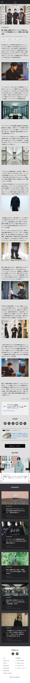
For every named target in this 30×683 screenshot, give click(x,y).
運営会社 (18, 658)
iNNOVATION (6, 665)
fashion (15, 640)
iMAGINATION (7, 5)
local (16, 547)
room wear (18, 577)
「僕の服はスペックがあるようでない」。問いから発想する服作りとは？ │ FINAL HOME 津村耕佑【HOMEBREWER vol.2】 (16, 633)
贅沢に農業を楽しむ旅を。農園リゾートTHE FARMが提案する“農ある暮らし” (16, 571)
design (15, 39)
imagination (16, 517)
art (6, 640)
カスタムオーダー (20, 665)
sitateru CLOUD (20, 663)
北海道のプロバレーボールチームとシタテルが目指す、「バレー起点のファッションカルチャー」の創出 (15, 478)
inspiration (14, 608)
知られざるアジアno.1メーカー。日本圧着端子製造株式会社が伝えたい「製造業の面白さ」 (15, 510)
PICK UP (5, 663)
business (12, 517)
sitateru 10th (6, 660)
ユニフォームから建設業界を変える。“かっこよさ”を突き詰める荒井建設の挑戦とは (16, 541)
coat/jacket (10, 39)
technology (20, 640)
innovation (12, 547)
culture (7, 608)
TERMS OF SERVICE (7, 673)
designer (12, 640)
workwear (4, 41)
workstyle (20, 39)
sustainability (23, 577)
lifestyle (11, 577)
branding (4, 39)
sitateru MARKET (20, 660)
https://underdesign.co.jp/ (12, 408)
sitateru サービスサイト (15, 446)
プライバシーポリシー (21, 668)
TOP (2, 5)
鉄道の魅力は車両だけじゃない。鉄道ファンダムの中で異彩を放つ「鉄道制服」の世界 (15, 602)
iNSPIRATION (6, 668)
